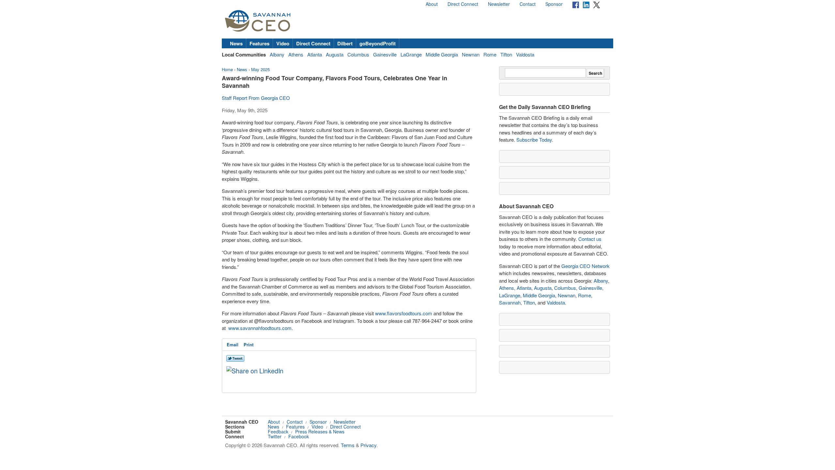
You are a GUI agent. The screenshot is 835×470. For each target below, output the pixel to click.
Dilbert (345, 43)
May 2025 (260, 69)
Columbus (358, 54)
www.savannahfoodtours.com (260, 327)
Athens (295, 54)
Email (232, 344)
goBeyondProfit (377, 43)
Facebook (298, 436)
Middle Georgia (442, 54)
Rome (489, 54)
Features (259, 43)
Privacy (368, 445)
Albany (277, 54)
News (236, 43)
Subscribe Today (534, 139)
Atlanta (314, 54)
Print (248, 344)
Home (227, 69)
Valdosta (525, 54)
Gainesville (385, 54)
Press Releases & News (319, 431)
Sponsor (554, 4)
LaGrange (411, 54)
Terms (348, 445)
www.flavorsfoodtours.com (403, 313)
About (432, 4)
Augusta (334, 54)
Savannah (510, 302)
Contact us (589, 238)
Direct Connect (463, 4)
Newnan (470, 54)
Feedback (278, 431)
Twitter (274, 436)
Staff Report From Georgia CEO (256, 97)
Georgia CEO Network (585, 265)
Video (282, 43)
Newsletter (499, 4)
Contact (528, 4)
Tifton (506, 54)
